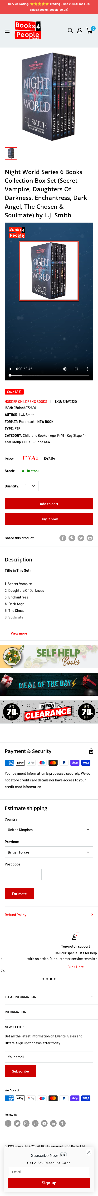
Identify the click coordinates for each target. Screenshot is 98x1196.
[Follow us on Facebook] (8, 1123)
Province (12, 841)
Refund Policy (15, 915)
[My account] (79, 30)
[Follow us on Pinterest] (35, 1123)
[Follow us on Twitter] (17, 1123)
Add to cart (49, 503)
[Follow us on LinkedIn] (53, 1123)
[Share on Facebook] (62, 537)
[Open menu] (7, 31)
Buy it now (49, 519)
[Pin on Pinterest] (72, 537)
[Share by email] (90, 537)
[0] (89, 30)
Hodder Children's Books (26, 402)
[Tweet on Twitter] (81, 537)
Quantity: (12, 486)
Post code (12, 864)
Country (11, 819)
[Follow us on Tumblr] (62, 1123)
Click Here (49, 967)
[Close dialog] (88, 1152)
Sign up (49, 1183)
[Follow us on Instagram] (26, 1123)
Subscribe (20, 1071)
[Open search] (70, 30)
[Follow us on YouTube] (44, 1123)
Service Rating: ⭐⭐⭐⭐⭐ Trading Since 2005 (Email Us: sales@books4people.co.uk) (49, 6)
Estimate (19, 893)
